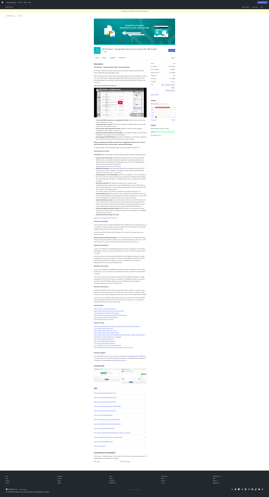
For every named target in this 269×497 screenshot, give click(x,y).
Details (97, 57)
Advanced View (155, 94)
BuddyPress (216, 483)
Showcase (59, 476)
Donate (163, 480)
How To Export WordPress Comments (104, 339)
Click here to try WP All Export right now (105, 85)
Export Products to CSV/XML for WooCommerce (106, 313)
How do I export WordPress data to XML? (105, 402)
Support (173, 57)
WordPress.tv (113, 483)
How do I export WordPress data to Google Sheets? (107, 406)
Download (171, 50)
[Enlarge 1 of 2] (118, 370)
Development (122, 57)
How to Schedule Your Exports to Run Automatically (107, 345)
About (7, 476)
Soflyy (105, 51)
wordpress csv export (170, 90)
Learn (110, 476)
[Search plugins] (20, 15)
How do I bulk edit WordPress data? (103, 441)
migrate (173, 87)
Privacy (7, 483)
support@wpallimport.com (133, 356)
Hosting (7, 480)
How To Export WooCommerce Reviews (104, 343)
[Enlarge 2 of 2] (144, 370)
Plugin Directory (9, 7)
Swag (163, 483)
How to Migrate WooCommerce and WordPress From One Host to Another (113, 347)
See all (173, 120)
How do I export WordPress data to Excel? (105, 397)
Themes (59, 478)
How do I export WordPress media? (103, 415)
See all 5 (173, 81)
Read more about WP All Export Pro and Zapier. (108, 166)
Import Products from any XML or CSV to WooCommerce (109, 311)
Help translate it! (144, 11)
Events (162, 478)
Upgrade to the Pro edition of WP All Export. (105, 218)
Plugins (59, 480)
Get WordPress (262, 2)
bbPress (215, 480)
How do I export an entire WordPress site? (105, 410)
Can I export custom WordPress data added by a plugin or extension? (112, 432)
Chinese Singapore (23, 489)
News (7, 478)
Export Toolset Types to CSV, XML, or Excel (105, 330)
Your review (154, 120)
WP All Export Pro (121, 360)
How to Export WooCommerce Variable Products (106, 332)
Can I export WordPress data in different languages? (107, 424)
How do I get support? (100, 446)
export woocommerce (170, 84)
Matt (214, 478)
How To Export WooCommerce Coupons (104, 341)
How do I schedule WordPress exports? (104, 428)
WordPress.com (217, 476)
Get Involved (164, 476)
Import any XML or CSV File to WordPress (105, 309)
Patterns (59, 483)
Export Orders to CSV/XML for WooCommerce (106, 317)
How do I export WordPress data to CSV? (105, 393)
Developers (112, 480)
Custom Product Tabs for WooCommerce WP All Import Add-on (110, 315)
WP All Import (126, 461)
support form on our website (111, 356)
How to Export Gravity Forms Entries (103, 328)
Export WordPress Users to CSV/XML (103, 319)
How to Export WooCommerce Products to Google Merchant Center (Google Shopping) (117, 326)
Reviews (104, 57)
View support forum (156, 135)
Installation (112, 57)
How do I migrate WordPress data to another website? (108, 437)
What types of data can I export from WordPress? (107, 419)
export (162, 84)
